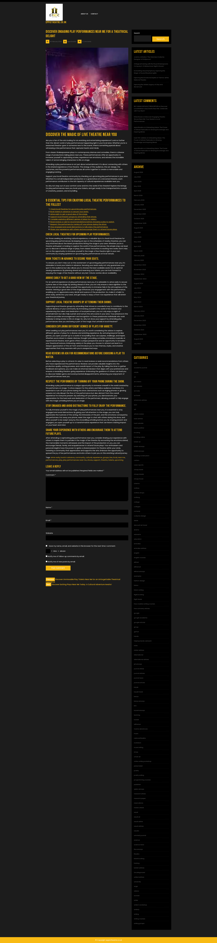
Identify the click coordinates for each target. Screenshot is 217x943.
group (136, 627)
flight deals (138, 599)
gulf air (136, 632)
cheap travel (138, 479)
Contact (94, 14)
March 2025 (138, 251)
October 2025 (139, 219)
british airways (139, 446)
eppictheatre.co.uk (56, 22)
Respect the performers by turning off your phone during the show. (78, 224)
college (137, 502)
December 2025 (140, 209)
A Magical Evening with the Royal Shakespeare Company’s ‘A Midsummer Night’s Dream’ (151, 65)
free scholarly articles (142, 608)
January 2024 (139, 316)
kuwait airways (139, 710)
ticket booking (139, 858)
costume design (140, 516)
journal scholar (139, 683)
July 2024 (137, 288)
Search (137, 33)
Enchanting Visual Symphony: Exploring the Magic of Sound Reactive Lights (149, 72)
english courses (140, 557)
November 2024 (140, 269)
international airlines (141, 659)
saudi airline (138, 821)
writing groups (139, 923)
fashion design (139, 581)
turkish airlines (139, 868)
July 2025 (137, 232)
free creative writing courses (144, 604)
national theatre (140, 738)
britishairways (139, 451)
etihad (136, 562)
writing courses (139, 919)
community (80, 457)
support (96, 460)
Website (49, 533)
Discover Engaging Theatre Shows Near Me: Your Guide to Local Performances (149, 119)
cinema (137, 483)
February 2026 (139, 200)
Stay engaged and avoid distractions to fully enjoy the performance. (79, 227)
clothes (136, 488)
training (136, 863)
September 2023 (140, 334)
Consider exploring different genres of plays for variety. (73, 219)
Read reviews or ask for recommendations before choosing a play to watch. (82, 222)
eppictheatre (139, 127)
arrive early (55, 457)
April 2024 (137, 302)
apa (135, 405)
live (111, 457)
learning (137, 715)
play (60, 460)
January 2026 (139, 205)
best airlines (138, 419)
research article (140, 794)
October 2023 (139, 330)
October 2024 (139, 274)
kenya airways (139, 701)
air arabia (137, 382)
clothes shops (139, 493)
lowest (136, 720)
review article (139, 808)
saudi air (137, 817)
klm (135, 706)
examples (137, 576)
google (136, 613)
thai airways (138, 849)
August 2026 (138, 172)
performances (52, 460)
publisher (137, 784)
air (135, 377)
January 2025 (139, 260)
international (138, 655)
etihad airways (139, 571)
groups (106, 457)
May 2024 (137, 297)
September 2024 (140, 279)
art (135, 409)
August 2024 (138, 283)
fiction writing (139, 590)
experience (97, 457)
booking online (139, 437)
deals (136, 520)
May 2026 (137, 186)
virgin (136, 886)
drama (136, 530)
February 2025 (139, 256)
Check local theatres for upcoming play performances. (73, 209)
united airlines (139, 877)
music (136, 733)
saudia (136, 831)
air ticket (137, 395)
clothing (137, 497)
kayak (136, 687)
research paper (140, 798)
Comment (51, 475)
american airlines (140, 400)
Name (49, 507)
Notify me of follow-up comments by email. (66, 556)
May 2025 (137, 242)
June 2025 (138, 237)
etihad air (137, 567)
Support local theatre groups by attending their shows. (73, 217)
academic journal (140, 368)
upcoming (119, 460)
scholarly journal (140, 835)
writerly (136, 909)
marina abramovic (141, 729)
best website (138, 423)
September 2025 (140, 223)
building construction (141, 456)
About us (84, 14)
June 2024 (138, 293)
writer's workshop (140, 905)
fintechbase (138, 117)
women (137, 896)
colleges (137, 507)
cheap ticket (138, 470)
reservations (138, 803)
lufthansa (137, 724)
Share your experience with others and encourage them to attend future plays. (83, 229)
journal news (138, 678)
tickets (111, 460)
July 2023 (137, 344)
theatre (104, 460)
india (136, 645)
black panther (139, 428)
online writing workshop (142, 761)
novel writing (138, 747)
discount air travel (140, 525)
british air (137, 442)
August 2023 (138, 339)
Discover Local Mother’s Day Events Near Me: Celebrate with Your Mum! (150, 108)
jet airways (138, 664)
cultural (89, 457)
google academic (140, 618)
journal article (139, 669)
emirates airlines (140, 548)
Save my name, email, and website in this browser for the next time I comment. (82, 546)
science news (139, 845)
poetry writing (139, 775)
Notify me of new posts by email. (61, 561)
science (137, 840)
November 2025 (140, 214)
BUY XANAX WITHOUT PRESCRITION (146, 106)
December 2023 (140, 320)
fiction (136, 585)
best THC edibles (140, 138)
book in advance (68, 457)
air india (137, 391)
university (137, 882)
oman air (137, 757)
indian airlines (139, 650)
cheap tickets (139, 474)
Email (48, 520)
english (136, 553)
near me (121, 457)
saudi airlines (139, 826)
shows (90, 460)
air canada (138, 386)
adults (136, 372)
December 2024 (140, 265)
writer (136, 900)
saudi (136, 812)
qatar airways (139, 789)
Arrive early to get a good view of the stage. (69, 214)
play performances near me (75, 460)
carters (136, 460)
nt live (136, 752)
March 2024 (138, 307)
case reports (138, 465)
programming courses (142, 780)
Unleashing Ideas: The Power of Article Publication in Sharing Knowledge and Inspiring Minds (151, 129)
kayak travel (138, 692)
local (115, 457)
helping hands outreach (143, 641)
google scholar (139, 622)
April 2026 (137, 191)
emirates (137, 544)
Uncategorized (139, 872)
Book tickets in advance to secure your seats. (69, 211)
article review (139, 414)
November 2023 (140, 325)
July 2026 (137, 177)
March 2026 (138, 195)
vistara (136, 891)
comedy (137, 511)
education (138, 539)
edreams (137, 534)
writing (136, 914)
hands (136, 636)
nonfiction (137, 743)
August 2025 (138, 228)
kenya (136, 696)
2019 (135, 363)
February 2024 (139, 311)
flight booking (139, 595)
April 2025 (137, 246)
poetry (136, 771)
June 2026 (138, 181)
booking (137, 432)
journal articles (139, 673)
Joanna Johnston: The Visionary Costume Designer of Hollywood (149, 58)
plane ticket (138, 766)
